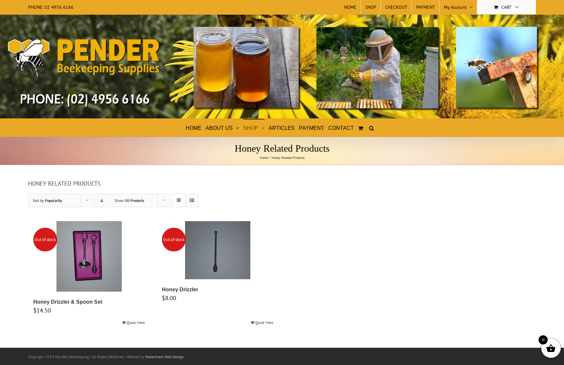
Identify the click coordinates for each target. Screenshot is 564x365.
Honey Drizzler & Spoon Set (67, 302)
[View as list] (191, 200)
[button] (371, 127)
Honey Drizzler (180, 289)
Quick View (136, 322)
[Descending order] (101, 200)
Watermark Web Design (164, 356)
